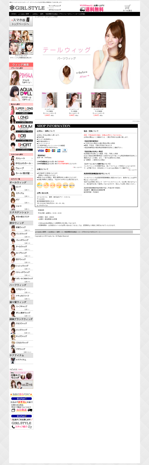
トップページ (39, 17)
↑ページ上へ (136, 121)
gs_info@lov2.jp (42, 205)
